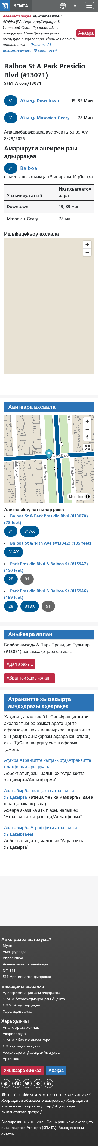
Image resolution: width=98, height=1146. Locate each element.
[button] (62, 5)
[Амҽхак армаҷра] (87, 429)
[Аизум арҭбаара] (87, 421)
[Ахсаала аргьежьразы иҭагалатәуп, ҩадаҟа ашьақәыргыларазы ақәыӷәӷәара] (87, 437)
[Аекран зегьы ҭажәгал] (87, 448)
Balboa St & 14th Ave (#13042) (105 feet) (50, 543)
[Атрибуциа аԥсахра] (87, 496)
